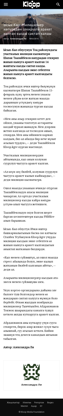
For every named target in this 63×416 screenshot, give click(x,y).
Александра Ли (18, 38)
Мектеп (24, 406)
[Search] (58, 4)
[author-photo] (32, 380)
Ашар (34, 406)
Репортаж (39, 402)
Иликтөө (27, 402)
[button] (5, 4)
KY (41, 406)
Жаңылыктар (13, 402)
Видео (50, 402)
